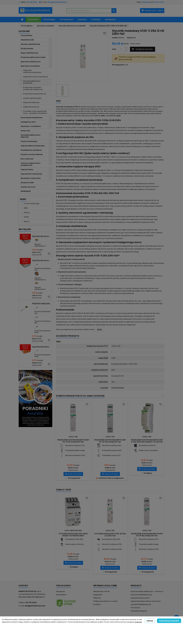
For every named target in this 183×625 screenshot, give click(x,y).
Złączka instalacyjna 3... (40, 279)
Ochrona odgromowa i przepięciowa (31, 164)
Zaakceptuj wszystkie (169, 621)
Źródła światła (27, 48)
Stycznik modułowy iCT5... (75, 445)
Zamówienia (61, 594)
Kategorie (33, 19)
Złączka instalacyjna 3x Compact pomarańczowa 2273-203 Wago (41, 347)
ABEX (26, 208)
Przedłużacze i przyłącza (31, 150)
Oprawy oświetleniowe (30, 44)
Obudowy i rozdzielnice (31, 126)
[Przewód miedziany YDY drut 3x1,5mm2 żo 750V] (36, 264)
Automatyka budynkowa (31, 117)
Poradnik (95, 19)
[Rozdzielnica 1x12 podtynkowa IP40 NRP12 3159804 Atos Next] (98, 539)
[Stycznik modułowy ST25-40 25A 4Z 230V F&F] (98, 544)
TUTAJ (99, 329)
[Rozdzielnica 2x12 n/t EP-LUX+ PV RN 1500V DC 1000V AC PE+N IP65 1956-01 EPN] (135, 445)
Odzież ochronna (28, 187)
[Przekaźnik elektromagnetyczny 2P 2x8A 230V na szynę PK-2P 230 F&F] (62, 450)
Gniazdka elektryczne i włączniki (30, 136)
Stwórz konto (159, 2)
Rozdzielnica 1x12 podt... (111, 539)
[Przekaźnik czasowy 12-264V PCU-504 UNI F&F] (98, 455)
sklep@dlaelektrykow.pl (57, 2)
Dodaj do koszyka (142, 49)
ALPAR (26, 217)
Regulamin (97, 594)
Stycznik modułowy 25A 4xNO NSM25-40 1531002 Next (73, 534)
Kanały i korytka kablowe (32, 154)
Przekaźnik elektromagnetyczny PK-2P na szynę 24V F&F (110, 441)
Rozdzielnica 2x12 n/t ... (148, 445)
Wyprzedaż (110, 19)
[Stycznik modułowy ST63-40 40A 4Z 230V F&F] (98, 549)
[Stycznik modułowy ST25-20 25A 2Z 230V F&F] (62, 455)
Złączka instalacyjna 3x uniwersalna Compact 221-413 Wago (41, 260)
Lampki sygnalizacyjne (32, 98)
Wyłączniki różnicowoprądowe (35, 76)
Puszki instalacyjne (29, 141)
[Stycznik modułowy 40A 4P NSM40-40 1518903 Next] (98, 445)
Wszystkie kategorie (139, 611)
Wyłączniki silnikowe (31, 102)
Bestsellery (25, 229)
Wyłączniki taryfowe (31, 107)
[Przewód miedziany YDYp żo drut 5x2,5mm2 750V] (36, 326)
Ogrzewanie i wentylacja (31, 174)
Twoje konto (63, 585)
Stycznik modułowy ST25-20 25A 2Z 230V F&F (110, 534)
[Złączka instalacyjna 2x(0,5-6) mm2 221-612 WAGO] (36, 240)
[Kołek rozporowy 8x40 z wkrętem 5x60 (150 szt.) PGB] (135, 450)
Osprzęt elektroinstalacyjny (33, 146)
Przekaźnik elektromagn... (75, 450)
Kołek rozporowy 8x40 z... (149, 450)
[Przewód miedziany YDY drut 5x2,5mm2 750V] (36, 317)
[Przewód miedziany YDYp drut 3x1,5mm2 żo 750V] (36, 350)
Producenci (49, 19)
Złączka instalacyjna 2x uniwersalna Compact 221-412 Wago (41, 236)
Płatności (97, 598)
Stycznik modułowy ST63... (112, 549)
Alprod (26, 221)
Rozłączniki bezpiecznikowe (34, 94)
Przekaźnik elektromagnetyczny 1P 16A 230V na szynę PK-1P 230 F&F (147, 441)
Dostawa (97, 604)
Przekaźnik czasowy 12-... (112, 455)
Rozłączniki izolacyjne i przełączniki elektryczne (33, 88)
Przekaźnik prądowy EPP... (112, 450)
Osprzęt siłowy (27, 169)
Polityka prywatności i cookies (105, 601)
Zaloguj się (145, 2)
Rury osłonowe (27, 159)
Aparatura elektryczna (31, 61)
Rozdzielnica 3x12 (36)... (74, 539)
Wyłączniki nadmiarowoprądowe (32, 71)
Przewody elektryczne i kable (33, 57)
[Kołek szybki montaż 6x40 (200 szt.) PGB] (62, 544)
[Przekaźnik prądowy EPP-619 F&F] (98, 450)
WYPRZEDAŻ (25, 191)
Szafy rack (25, 130)
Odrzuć (149, 621)
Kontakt (23, 585)
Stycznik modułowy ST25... (75, 455)
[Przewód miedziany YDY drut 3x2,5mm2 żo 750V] (36, 307)
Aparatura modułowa (30, 66)
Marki (23, 199)
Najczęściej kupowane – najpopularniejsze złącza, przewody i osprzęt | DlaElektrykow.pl (146, 601)
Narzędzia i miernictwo (31, 178)
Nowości (82, 19)
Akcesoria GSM (27, 182)
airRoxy (27, 212)
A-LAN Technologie (31, 203)
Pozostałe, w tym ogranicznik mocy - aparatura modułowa (35, 112)
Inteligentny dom (28, 122)
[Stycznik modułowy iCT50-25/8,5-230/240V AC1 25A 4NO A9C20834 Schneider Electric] (62, 445)
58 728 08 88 (32, 2)
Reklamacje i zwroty (101, 591)
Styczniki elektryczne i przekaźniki (32, 82)
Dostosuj (138, 622)
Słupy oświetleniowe (29, 53)
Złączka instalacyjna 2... (40, 245)
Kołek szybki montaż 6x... (75, 544)
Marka (130, 38)
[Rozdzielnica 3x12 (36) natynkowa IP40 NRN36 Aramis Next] (62, 539)
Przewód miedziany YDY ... (42, 269)
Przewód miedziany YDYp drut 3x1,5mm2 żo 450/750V (41, 304)
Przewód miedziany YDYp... (42, 332)
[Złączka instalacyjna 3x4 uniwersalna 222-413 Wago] (36, 273)
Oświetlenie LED (27, 40)
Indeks (115, 38)
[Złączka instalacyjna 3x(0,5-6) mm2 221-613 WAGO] (36, 283)
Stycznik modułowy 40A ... (112, 445)
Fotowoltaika (26, 35)
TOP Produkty (66, 19)
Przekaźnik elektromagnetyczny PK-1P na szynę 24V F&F (73, 441)
